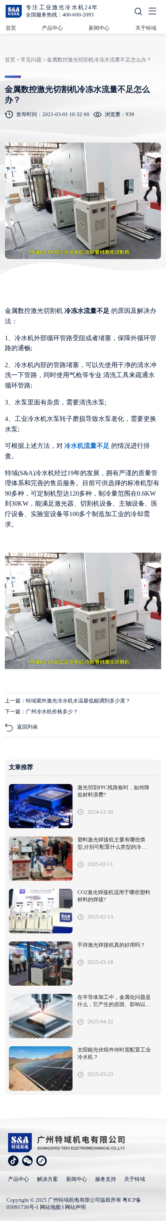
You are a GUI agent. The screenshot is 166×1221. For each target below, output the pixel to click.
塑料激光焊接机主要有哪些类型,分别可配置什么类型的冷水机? (112, 847)
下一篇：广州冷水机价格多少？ (41, 712)
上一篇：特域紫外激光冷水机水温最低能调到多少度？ (68, 701)
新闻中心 (99, 28)
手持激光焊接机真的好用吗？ (111, 945)
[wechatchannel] (41, 1161)
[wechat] (27, 1161)
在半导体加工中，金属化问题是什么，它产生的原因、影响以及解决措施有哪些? (114, 1004)
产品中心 (52, 28)
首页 (11, 28)
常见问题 (31, 60)
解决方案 (47, 1179)
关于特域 (145, 28)
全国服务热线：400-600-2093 (60, 15)
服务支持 (105, 1179)
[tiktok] (13, 1161)
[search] (138, 11)
